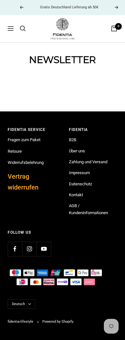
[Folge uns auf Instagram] (29, 249)
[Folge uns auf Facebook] (15, 249)
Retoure (15, 151)
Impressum (79, 172)
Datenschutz (80, 184)
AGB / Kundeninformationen (88, 209)
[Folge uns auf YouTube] (44, 249)
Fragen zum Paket (24, 139)
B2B (72, 139)
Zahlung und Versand (88, 161)
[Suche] (23, 28)
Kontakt (76, 194)
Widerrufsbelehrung (26, 162)
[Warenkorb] (114, 28)
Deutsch (18, 304)
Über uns (77, 151)
